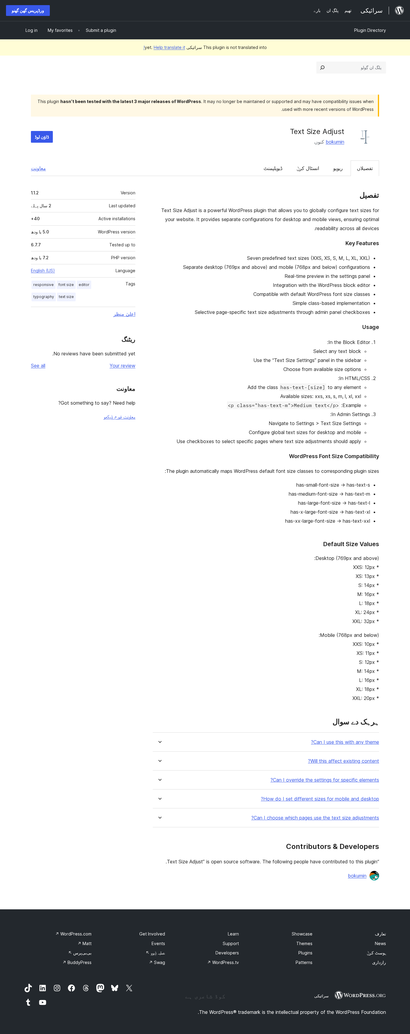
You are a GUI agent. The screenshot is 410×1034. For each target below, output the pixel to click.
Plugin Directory (370, 30)
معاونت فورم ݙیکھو (119, 417)
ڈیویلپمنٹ (273, 168)
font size (66, 284)
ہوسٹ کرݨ (376, 952)
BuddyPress (77, 962)
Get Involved (152, 933)
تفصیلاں (365, 168)
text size (66, 296)
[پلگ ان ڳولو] (322, 68)
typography (43, 296)
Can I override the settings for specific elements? (324, 780)
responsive (43, 284)
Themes (304, 943)
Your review (122, 366)
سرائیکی (321, 995)
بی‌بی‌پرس (80, 952)
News (380, 943)
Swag (157, 962)
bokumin (335, 142)
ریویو (338, 168)
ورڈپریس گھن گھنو (28, 10)
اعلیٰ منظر (124, 314)
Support (231, 943)
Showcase (302, 933)
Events (158, 943)
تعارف (380, 933)
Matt (84, 943)
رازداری (379, 962)
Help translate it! (164, 47)
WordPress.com (73, 933)
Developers (227, 952)
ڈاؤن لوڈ (42, 136)
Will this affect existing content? (343, 761)
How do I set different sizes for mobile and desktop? (320, 799)
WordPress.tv (223, 962)
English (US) (43, 270)
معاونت (38, 168)
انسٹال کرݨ (308, 168)
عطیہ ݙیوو (155, 952)
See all (38, 366)
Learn (233, 933)
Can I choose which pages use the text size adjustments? (315, 818)
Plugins (305, 952)
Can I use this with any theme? (345, 742)
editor (84, 284)
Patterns (304, 962)
